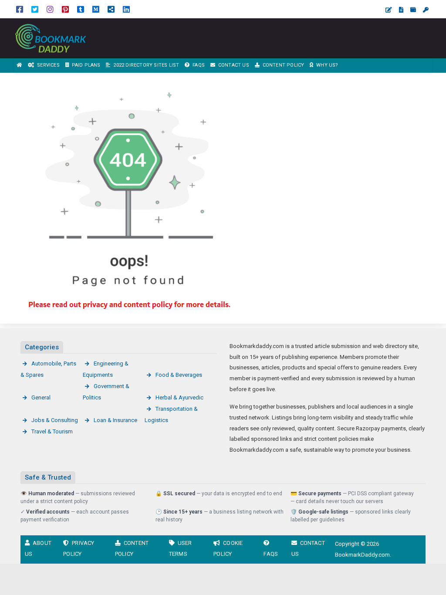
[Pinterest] (65, 9)
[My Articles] (401, 10)
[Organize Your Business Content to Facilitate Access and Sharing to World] (61, 37)
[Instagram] (50, 9)
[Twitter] (34, 9)
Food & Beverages (178, 375)
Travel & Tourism (52, 431)
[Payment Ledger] (413, 10)
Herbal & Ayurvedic (179, 397)
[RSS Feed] (111, 9)
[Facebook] (19, 9)
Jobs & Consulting (54, 420)
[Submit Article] (388, 10)
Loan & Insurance (115, 420)
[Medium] (95, 9)
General (41, 397)
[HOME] (19, 65)
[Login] (425, 10)
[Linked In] (126, 9)
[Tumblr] (80, 9)
